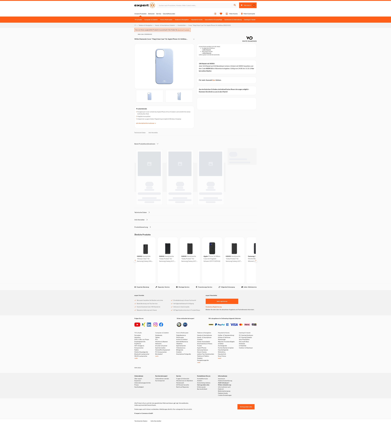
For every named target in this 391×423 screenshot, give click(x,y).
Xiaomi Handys (202, 352)
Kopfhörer (137, 343)
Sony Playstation (244, 339)
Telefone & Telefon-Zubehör (203, 357)
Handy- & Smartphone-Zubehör (164, 25)
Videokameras (180, 348)
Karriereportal (160, 380)
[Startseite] (135, 25)
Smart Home (222, 356)
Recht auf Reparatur (182, 387)
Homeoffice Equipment (162, 350)
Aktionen (151, 14)
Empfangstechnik (139, 341)
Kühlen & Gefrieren (224, 337)
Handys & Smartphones (204, 335)
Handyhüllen (181, 25)
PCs (156, 339)
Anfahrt (199, 380)
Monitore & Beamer (161, 341)
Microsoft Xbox (244, 341)
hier (213, 80)
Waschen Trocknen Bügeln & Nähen (226, 342)
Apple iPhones (201, 348)
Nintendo (242, 343)
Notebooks (158, 335)
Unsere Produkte (140, 14)
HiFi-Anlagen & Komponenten (139, 347)
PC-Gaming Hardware (246, 335)
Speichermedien (160, 348)
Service (158, 14)
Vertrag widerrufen (203, 385)
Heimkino (137, 337)
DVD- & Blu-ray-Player (141, 339)
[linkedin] (149, 325)
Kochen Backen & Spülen (226, 348)
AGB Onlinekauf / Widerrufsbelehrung (224, 384)
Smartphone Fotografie (183, 354)
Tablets (157, 337)
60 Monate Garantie (182, 385)
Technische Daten (140, 132)
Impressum (221, 378)
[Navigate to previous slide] (135, 260)
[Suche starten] (234, 5)
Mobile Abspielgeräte (141, 352)
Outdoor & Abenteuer (246, 348)
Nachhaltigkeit (139, 387)
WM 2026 (137, 368)
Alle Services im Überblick (184, 380)
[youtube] (137, 325)
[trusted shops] (179, 324)
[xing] (143, 325)
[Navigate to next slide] (255, 260)
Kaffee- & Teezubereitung (226, 335)
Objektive (179, 343)
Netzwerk (158, 343)
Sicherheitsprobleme (203, 383)
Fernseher (137, 335)
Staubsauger (222, 339)
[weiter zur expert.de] (142, 417)
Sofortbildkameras (182, 341)
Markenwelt (180, 383)
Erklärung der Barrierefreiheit (202, 388)
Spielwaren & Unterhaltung (233, 19)
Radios (136, 350)
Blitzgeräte (179, 350)
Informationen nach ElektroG (224, 388)
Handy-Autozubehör (203, 341)
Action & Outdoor (182, 339)
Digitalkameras (181, 335)
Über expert (138, 378)
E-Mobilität (242, 345)
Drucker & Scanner (161, 345)
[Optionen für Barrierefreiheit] (215, 14)
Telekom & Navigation (182, 19)
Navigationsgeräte (203, 360)
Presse (136, 385)
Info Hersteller (153, 132)
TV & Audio (138, 19)
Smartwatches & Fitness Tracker (204, 344)
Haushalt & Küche (196, 19)
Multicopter (180, 337)
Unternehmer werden (162, 378)
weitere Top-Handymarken (205, 354)
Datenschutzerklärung (225, 380)
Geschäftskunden (169, 14)
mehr (136, 358)
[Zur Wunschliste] (221, 13)
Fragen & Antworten (182, 378)
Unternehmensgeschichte (142, 383)
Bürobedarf (159, 354)
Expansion (137, 380)
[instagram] (155, 325)
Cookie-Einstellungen (225, 395)
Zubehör (179, 352)
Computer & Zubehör (151, 19)
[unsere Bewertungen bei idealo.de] (185, 324)
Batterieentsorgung (224, 391)
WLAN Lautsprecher (140, 356)
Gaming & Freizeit (249, 19)
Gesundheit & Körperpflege (213, 19)
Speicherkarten (181, 345)
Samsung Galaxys (202, 350)
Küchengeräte (222, 345)
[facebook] (161, 325)
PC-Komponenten (161, 352)
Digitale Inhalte (223, 393)
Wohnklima (221, 352)
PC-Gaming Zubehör (245, 337)
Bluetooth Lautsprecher (141, 354)
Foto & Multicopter (166, 19)
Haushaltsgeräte (223, 350)
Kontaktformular (202, 378)
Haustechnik (222, 354)
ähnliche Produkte (183, 30)
